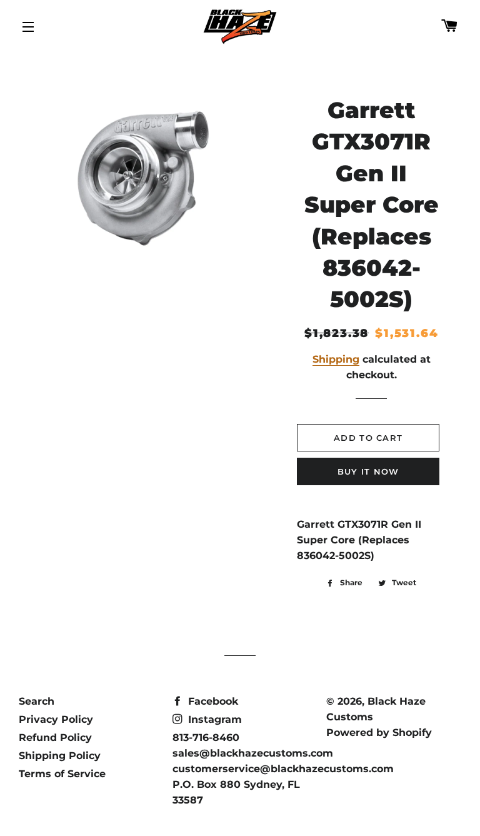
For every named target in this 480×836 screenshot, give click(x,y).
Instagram (213, 719)
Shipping (335, 359)
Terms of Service (62, 774)
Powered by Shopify (379, 732)
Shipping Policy (60, 756)
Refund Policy (55, 737)
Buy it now (368, 471)
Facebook (211, 701)
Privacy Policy (56, 719)
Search (36, 701)
